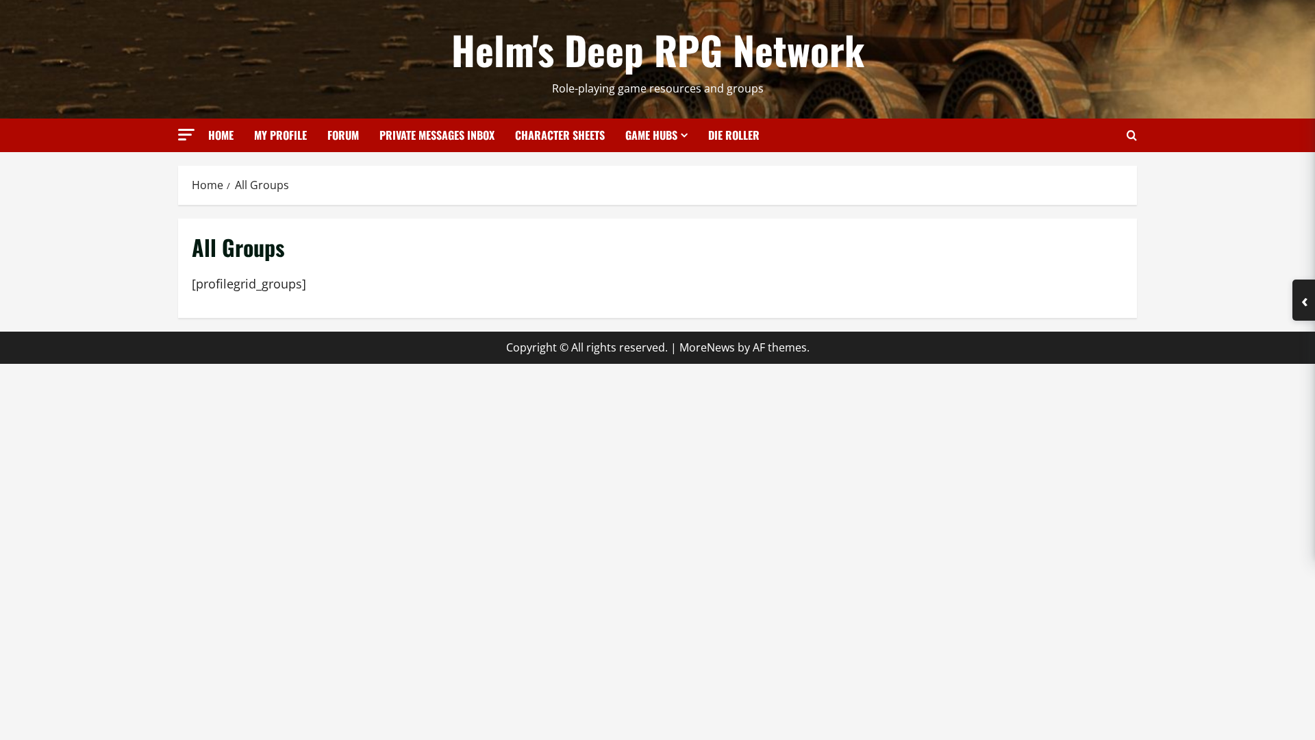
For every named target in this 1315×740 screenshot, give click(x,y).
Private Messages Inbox (436, 135)
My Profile (280, 135)
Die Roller (734, 135)
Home (221, 135)
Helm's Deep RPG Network (657, 49)
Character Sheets (560, 135)
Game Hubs (651, 135)
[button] (186, 134)
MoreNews (707, 347)
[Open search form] (1132, 135)
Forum (343, 135)
